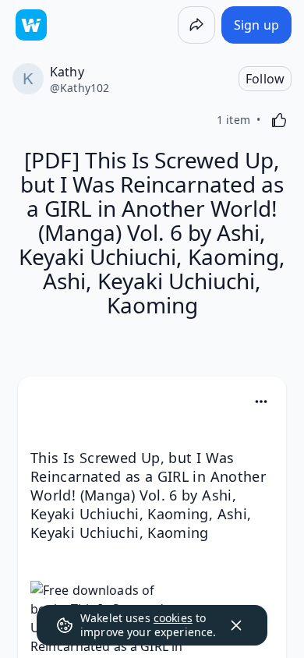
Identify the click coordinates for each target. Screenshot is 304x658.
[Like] (279, 120)
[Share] (196, 25)
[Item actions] (261, 401)
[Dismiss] (236, 625)
